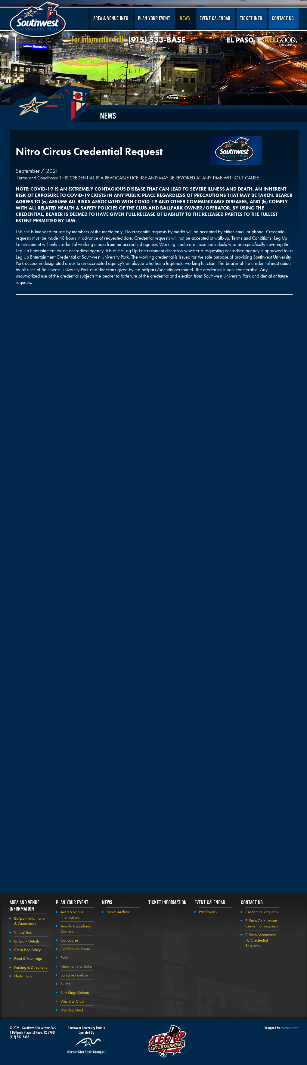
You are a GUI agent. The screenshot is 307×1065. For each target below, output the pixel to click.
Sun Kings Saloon (74, 992)
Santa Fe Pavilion (74, 975)
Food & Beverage (28, 958)
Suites (65, 983)
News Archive (118, 911)
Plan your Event (72, 902)
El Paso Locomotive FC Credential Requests (260, 940)
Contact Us (283, 18)
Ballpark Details (26, 941)
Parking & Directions (30, 967)
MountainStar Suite (76, 966)
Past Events (208, 911)
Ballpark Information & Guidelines (30, 920)
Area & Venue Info (110, 18)
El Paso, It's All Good (262, 42)
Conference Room (75, 949)
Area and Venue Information (24, 905)
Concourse (69, 940)
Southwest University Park (39, 20)
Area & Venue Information (72, 914)
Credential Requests (261, 911)
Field (64, 957)
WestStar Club (72, 1001)
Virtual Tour (23, 932)
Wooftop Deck (72, 1010)
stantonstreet (289, 1028)
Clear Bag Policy (27, 949)
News (185, 18)
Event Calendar (215, 18)
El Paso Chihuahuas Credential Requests (261, 923)
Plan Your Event (154, 18)
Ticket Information (167, 902)
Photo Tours (23, 976)
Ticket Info (251, 18)
